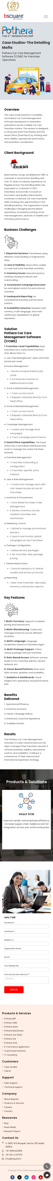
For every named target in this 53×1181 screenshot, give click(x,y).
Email (7, 957)
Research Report (12, 1131)
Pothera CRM (10, 1022)
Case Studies (10, 1067)
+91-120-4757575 (13, 1154)
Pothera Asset (11, 1026)
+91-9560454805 (13, 1150)
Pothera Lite (10, 1038)
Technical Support (13, 1087)
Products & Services (14, 1103)
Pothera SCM (10, 1042)
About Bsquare (11, 1099)
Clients (7, 1071)
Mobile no (9, 940)
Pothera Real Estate (13, 1030)
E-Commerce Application (17, 1046)
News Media (10, 1127)
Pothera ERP (10, 1018)
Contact (8, 1111)
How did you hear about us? (17, 974)
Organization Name (12, 948)
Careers (8, 1107)
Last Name (9, 931)
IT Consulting (10, 1055)
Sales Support (11, 1083)
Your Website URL (11, 966)
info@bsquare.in (13, 1158)
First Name (9, 922)
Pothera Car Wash (13, 1034)
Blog (6, 1123)
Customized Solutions (15, 1050)
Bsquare (42, 1170)
